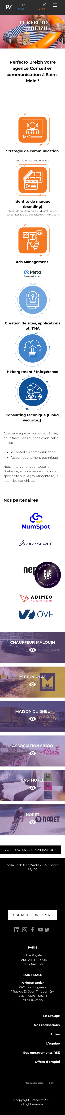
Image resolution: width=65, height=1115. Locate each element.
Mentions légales (34, 1083)
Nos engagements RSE (41, 1053)
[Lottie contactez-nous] (47, 575)
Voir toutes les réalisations (31, 850)
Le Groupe (51, 1016)
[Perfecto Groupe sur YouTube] (40, 931)
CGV (51, 1083)
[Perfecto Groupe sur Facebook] (32, 931)
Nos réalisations (47, 1025)
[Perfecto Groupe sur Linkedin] (16, 931)
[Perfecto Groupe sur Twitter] (47, 931)
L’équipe (53, 1043)
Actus (55, 1034)
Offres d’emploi (47, 1062)
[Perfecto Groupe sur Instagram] (24, 931)
